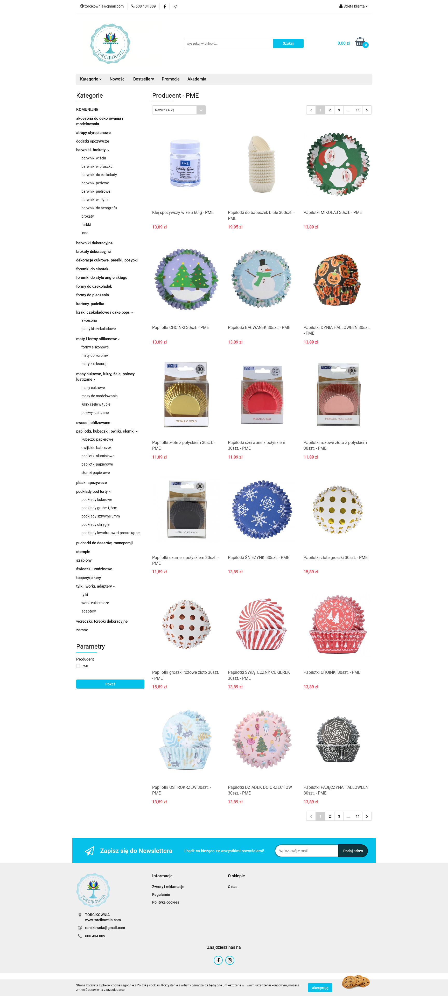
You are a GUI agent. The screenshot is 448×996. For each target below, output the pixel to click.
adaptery (88, 611)
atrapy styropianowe (93, 132)
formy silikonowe (95, 347)
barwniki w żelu (93, 158)
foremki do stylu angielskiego (101, 277)
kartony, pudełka (90, 303)
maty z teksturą (94, 364)
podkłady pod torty (92, 491)
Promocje (171, 79)
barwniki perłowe (95, 183)
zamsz (82, 630)
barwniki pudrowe (95, 191)
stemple (83, 551)
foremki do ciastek (92, 269)
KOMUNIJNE (87, 109)
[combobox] (179, 110)
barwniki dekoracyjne (94, 243)
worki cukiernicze (95, 603)
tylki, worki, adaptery (94, 586)
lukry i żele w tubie (95, 404)
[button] (162, 876)
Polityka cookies (165, 902)
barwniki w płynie (95, 200)
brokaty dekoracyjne (93, 251)
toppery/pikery (88, 577)
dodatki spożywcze (92, 141)
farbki (86, 225)
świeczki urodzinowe (94, 569)
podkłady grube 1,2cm (99, 508)
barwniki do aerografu (99, 208)
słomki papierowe (95, 472)
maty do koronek (94, 355)
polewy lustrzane (95, 412)
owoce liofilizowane (93, 422)
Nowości (117, 79)
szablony (84, 560)
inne (84, 233)
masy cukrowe (93, 388)
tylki (84, 595)
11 (358, 110)
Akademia (196, 79)
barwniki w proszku (97, 166)
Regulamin (161, 894)
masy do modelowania (99, 396)
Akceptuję (320, 988)
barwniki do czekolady (99, 175)
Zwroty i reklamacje (168, 887)
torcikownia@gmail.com (105, 928)
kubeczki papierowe (97, 439)
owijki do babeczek (96, 448)
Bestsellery (143, 79)
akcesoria (89, 320)
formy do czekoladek (94, 286)
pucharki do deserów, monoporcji (104, 543)
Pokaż (110, 684)
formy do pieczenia (92, 295)
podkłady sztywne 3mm (100, 516)
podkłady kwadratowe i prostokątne (110, 533)
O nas (232, 887)
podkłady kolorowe (96, 499)
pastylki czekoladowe (98, 329)
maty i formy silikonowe (97, 339)
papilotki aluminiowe (97, 456)
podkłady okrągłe (95, 524)
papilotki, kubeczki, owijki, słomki (106, 431)
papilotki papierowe (97, 464)
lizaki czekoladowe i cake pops (103, 312)
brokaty (87, 216)
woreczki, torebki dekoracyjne (102, 621)
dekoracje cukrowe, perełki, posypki (107, 260)
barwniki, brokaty (91, 149)
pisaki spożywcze (91, 482)
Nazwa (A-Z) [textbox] (164, 110)
